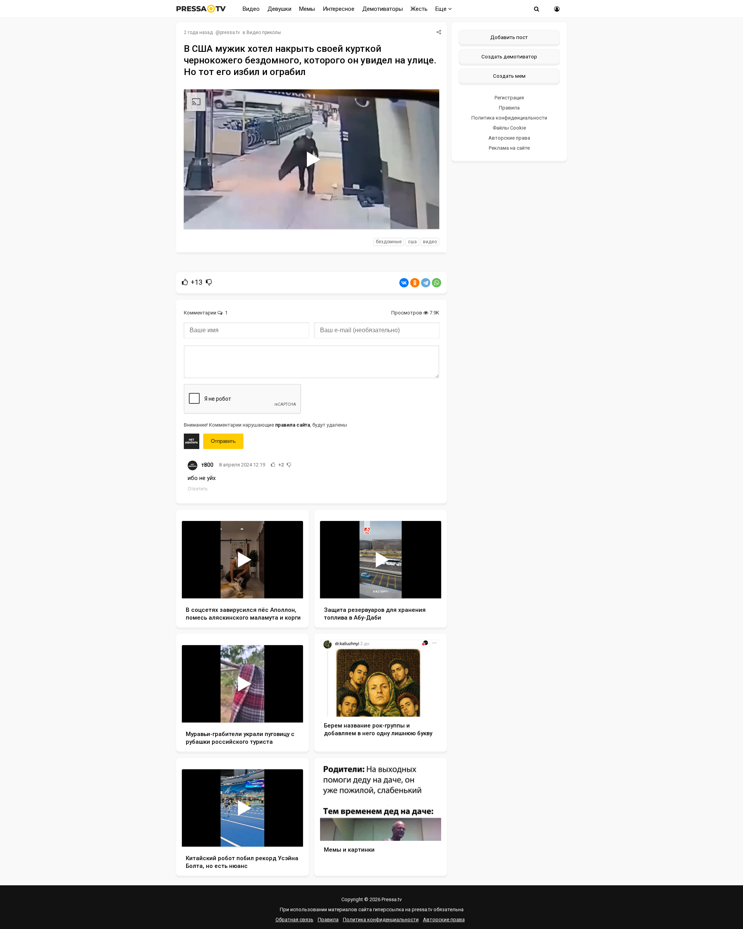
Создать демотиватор (509, 56)
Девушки (279, 8)
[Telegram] (425, 282)
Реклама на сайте (509, 148)
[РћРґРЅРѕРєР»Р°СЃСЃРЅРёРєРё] (414, 282)
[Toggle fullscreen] (424, 216)
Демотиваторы (382, 8)
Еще (441, 8)
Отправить (223, 441)
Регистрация (509, 98)
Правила (509, 108)
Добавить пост (509, 37)
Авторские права (509, 138)
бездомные (389, 241)
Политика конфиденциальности (509, 118)
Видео (251, 8)
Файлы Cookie (509, 128)
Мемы (307, 8)
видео (430, 241)
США (412, 241)
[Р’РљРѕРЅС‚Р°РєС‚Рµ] (404, 282)
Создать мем (509, 76)
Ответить (197, 489)
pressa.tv (230, 32)
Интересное (338, 8)
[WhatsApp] (436, 282)
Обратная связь (294, 919)
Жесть (419, 8)
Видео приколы (264, 32)
